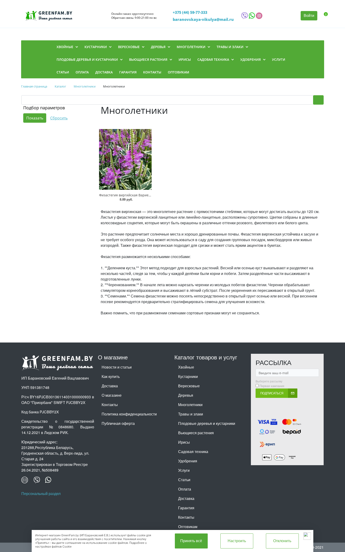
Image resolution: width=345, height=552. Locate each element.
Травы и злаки (190, 414)
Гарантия (186, 507)
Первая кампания (272, 386)
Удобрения (187, 461)
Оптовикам (187, 526)
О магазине (112, 395)
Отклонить (282, 541)
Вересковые (189, 385)
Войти (309, 15)
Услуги (184, 470)
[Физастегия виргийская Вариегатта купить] (125, 159)
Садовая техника (193, 451)
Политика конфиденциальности (129, 414)
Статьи (184, 479)
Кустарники (188, 376)
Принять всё (191, 541)
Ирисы (184, 442)
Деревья (185, 395)
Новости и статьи (117, 367)
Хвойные (186, 367)
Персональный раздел (41, 493)
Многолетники (190, 404)
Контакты (110, 404)
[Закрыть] (307, 536)
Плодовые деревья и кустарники (206, 423)
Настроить (237, 541)
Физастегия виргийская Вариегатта (128, 195)
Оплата (184, 489)
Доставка (110, 385)
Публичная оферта (118, 423)
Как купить (111, 376)
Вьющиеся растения (196, 432)
